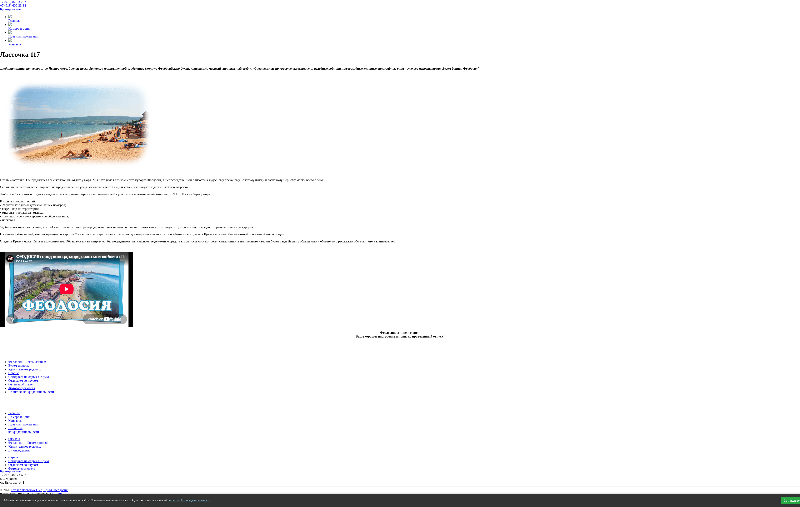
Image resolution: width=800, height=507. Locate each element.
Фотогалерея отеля (21, 388)
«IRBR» (57, 494)
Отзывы (14, 439)
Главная (14, 413)
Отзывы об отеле (20, 384)
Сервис (13, 373)
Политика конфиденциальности (31, 392)
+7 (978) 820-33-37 (13, 2)
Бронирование (10, 9)
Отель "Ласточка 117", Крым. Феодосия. (39, 490)
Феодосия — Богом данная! (28, 442)
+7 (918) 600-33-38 (13, 5)
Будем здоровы (19, 365)
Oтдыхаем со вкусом (23, 380)
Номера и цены (19, 417)
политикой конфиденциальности (189, 500)
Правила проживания (23, 424)
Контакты (15, 420)
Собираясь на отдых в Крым (28, 377)
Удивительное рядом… (24, 369)
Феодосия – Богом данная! (27, 362)
